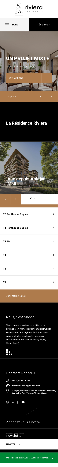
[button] (11, 96)
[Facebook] (18, 402)
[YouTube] (23, 402)
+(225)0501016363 (21, 380)
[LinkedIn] (13, 402)
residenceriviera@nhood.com (26, 386)
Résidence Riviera (16, 458)
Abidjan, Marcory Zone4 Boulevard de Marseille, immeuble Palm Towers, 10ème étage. (34, 392)
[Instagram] (7, 402)
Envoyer (10, 444)
